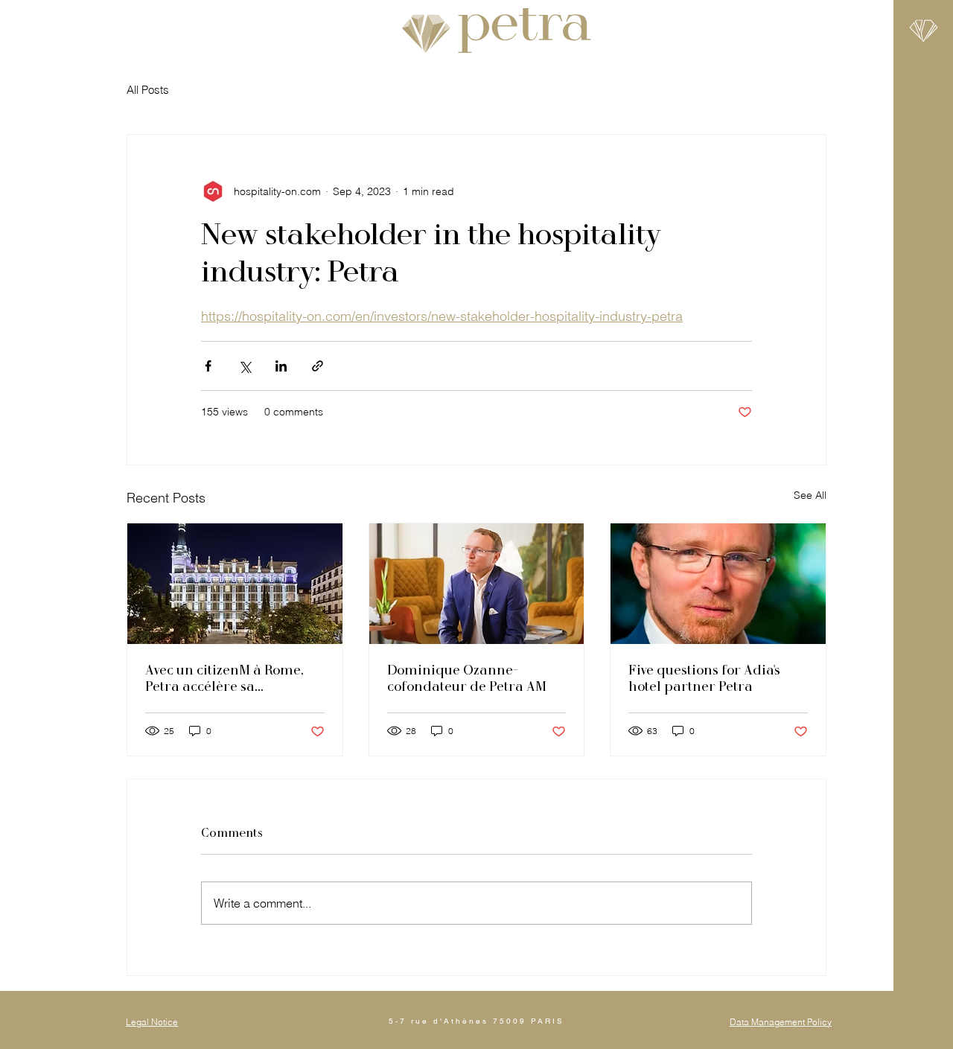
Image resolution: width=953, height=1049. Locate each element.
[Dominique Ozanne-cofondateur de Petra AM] (476, 583)
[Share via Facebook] (208, 366)
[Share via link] (317, 366)
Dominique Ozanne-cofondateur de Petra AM (466, 678)
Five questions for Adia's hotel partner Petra (704, 678)
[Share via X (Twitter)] (245, 366)
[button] (923, 30)
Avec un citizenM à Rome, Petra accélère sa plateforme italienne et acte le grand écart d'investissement (224, 678)
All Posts (148, 90)
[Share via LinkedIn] (281, 366)
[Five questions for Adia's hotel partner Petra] (718, 583)
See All (810, 495)
